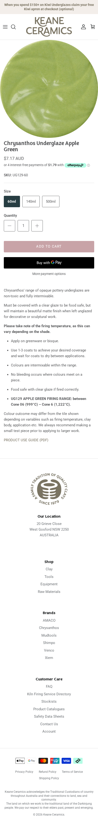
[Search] (15, 27)
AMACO (49, 620)
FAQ (49, 686)
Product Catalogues (49, 709)
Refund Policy (47, 771)
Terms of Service (72, 771)
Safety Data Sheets (49, 716)
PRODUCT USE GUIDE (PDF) (26, 440)
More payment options (49, 274)
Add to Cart (49, 246)
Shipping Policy (49, 778)
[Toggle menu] (5, 27)
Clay (49, 569)
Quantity (10, 215)
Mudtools (49, 635)
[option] (49, 89)
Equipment (49, 584)
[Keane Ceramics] (49, 26)
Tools (49, 577)
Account (49, 731)
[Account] (82, 27)
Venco (49, 650)
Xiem (49, 658)
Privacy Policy (24, 771)
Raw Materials (49, 592)
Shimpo (49, 643)
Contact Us (49, 724)
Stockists (49, 701)
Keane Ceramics (53, 814)
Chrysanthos (49, 628)
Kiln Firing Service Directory (49, 694)
